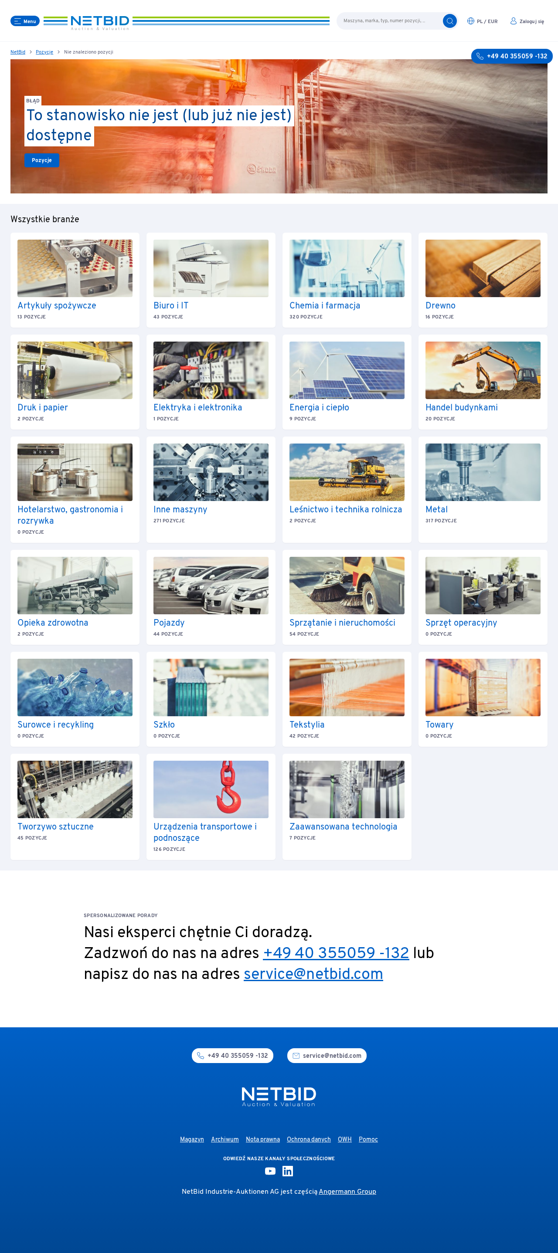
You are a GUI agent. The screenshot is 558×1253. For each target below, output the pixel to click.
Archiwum (225, 1140)
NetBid (17, 52)
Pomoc (368, 1140)
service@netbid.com (313, 975)
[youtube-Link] (270, 1171)
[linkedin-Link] (287, 1171)
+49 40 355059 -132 (336, 954)
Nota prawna (263, 1140)
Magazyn (192, 1140)
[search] (450, 21)
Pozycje (44, 52)
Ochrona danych (309, 1140)
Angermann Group (347, 1192)
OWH (345, 1140)
